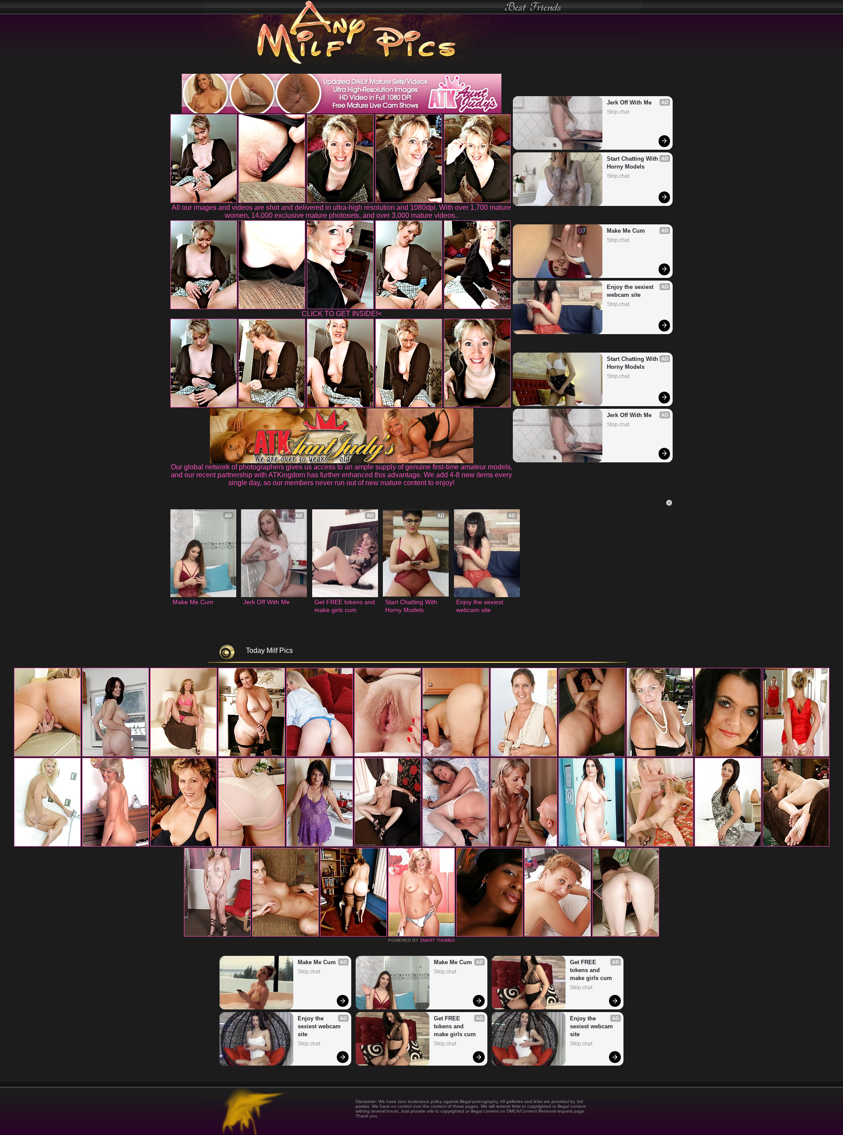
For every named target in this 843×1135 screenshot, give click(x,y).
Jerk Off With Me (629, 102)
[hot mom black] (625, 935)
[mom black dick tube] (796, 845)
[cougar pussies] (47, 845)
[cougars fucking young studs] (319, 755)
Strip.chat (618, 112)
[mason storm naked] (455, 755)
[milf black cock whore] (183, 845)
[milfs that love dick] (523, 845)
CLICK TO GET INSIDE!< (342, 313)
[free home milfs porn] (387, 845)
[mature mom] (591, 755)
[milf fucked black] (217, 935)
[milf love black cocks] (728, 845)
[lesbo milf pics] (319, 845)
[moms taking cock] (387, 755)
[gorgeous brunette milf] (353, 935)
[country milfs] (115, 755)
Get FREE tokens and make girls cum (345, 605)
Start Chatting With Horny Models (633, 162)
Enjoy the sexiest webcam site (631, 291)
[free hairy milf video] (489, 935)
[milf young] (285, 935)
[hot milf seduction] (183, 755)
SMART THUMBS (437, 940)
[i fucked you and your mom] (660, 845)
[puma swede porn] (47, 755)
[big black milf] (523, 755)
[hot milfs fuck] (557, 935)
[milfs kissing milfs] (796, 755)
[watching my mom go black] (251, 755)
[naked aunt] (660, 755)
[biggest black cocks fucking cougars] (115, 845)
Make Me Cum (626, 230)
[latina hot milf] (251, 845)
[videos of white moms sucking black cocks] (421, 935)
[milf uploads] (591, 845)
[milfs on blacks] (728, 755)
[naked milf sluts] (455, 845)
